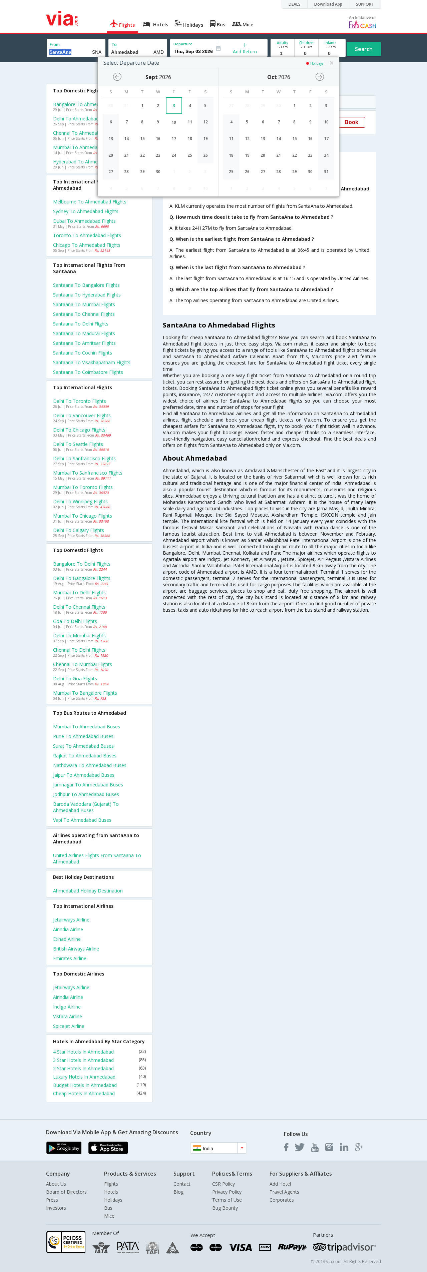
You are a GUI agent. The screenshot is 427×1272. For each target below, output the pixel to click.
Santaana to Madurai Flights (84, 333)
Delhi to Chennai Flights (79, 607)
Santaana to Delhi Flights (80, 324)
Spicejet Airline (68, 1026)
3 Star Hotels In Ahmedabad (99, 1060)
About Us (56, 1184)
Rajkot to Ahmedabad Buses (84, 755)
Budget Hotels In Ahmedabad (99, 1085)
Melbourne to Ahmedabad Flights (89, 201)
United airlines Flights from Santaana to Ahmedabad (97, 858)
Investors (56, 1208)
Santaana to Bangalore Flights (86, 285)
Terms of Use (227, 1200)
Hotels (111, 1192)
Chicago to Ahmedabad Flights (86, 245)
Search (364, 49)
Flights (111, 1184)
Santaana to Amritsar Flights (84, 343)
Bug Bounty (225, 1208)
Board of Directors (66, 1192)
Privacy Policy (227, 1192)
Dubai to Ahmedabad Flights (84, 221)
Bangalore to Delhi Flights (81, 564)
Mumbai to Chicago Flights (82, 516)
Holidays (113, 1200)
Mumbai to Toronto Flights (83, 487)
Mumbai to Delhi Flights (79, 592)
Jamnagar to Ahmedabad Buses (88, 784)
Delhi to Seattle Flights (78, 444)
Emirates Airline (69, 958)
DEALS (295, 4)
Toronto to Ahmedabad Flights (87, 235)
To (114, 44)
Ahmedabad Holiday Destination (88, 890)
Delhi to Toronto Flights (79, 401)
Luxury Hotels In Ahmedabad (99, 1077)
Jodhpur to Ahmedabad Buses (86, 794)
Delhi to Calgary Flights (78, 530)
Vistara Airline (67, 1016)
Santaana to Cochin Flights (82, 353)
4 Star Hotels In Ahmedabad (99, 1052)
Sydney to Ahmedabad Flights (85, 211)
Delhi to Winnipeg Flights (80, 501)
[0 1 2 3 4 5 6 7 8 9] (306, 53)
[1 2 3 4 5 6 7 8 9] (282, 53)
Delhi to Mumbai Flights (79, 635)
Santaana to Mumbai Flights (84, 304)
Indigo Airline (67, 1007)
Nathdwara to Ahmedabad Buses (89, 765)
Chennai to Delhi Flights (79, 650)
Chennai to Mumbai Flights (82, 664)
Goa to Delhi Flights (75, 621)
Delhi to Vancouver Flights (82, 415)
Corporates (282, 1200)
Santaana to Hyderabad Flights (87, 294)
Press (52, 1200)
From (55, 44)
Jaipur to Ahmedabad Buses (83, 775)
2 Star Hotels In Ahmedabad (99, 1068)
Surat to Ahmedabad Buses (83, 746)
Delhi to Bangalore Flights (81, 578)
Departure (182, 43)
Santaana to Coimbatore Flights (88, 372)
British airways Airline (76, 948)
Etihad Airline (67, 939)
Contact (181, 1184)
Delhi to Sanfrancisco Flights (84, 458)
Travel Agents (284, 1192)
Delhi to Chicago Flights (79, 430)
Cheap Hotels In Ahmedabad (99, 1093)
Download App (328, 4)
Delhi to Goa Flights (75, 678)
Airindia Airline (68, 929)
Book (351, 122)
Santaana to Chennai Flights (84, 314)
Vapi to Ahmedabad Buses (82, 820)
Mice (109, 1216)
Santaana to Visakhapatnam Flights (91, 362)
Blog (178, 1192)
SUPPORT (365, 4)
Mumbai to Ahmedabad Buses (86, 726)
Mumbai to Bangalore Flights (85, 693)
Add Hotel (280, 1184)
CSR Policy (223, 1184)
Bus (108, 1208)
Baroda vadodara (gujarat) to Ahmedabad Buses (86, 807)
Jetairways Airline (71, 919)
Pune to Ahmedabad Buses (83, 736)
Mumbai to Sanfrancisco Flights (87, 473)
